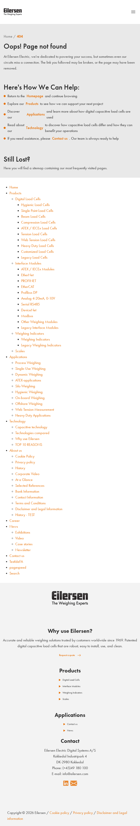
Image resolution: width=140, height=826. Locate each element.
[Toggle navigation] (133, 12)
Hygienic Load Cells (35, 205)
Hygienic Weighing (29, 392)
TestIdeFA (16, 561)
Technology (17, 421)
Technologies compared (32, 433)
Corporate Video (27, 474)
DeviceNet (28, 310)
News (13, 526)
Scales (20, 351)
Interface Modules (28, 263)
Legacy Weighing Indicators (41, 345)
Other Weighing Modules (39, 322)
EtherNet (27, 275)
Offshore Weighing (28, 403)
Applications (18, 357)
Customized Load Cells (37, 251)
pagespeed (17, 567)
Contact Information (29, 497)
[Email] (73, 783)
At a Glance (24, 479)
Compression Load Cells (38, 222)
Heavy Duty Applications (32, 415)
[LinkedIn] (66, 783)
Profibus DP (29, 292)
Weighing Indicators (29, 333)
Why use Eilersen (27, 438)
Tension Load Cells (34, 234)
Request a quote (67, 655)
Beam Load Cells (33, 216)
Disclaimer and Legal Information (38, 509)
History (20, 468)
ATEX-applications (28, 380)
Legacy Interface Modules (39, 327)
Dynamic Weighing (29, 374)
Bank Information (27, 491)
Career (14, 520)
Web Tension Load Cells (38, 240)
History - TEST (25, 515)
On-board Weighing (30, 398)
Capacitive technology (31, 427)
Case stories (23, 544)
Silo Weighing (25, 386)
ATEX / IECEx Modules (37, 269)
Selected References (29, 485)
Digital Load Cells (27, 199)
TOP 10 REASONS (28, 444)
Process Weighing (28, 362)
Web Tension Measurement (34, 409)
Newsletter (23, 550)
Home (13, 187)
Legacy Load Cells (34, 257)
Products (15, 193)
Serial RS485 (30, 304)
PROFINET (28, 281)
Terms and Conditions (30, 503)
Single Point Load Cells (37, 210)
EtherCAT (27, 286)
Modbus (27, 316)
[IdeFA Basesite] (13, 12)
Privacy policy (25, 462)
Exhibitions (22, 532)
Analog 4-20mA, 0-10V (38, 298)
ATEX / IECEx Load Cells (39, 228)
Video (19, 538)
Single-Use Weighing (30, 368)
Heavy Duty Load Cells (37, 245)
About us (15, 450)
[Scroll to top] (130, 816)
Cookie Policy (24, 456)
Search (14, 573)
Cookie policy (59, 812)
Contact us (16, 555)
